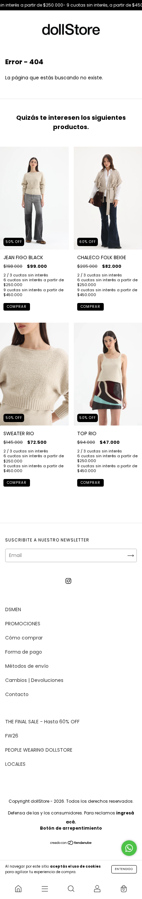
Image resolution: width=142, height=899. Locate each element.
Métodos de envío (27, 666)
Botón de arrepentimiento (71, 828)
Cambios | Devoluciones (34, 680)
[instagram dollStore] (68, 580)
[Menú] (44, 888)
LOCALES (15, 764)
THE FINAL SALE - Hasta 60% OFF (42, 721)
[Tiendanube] (71, 843)
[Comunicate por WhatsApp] (129, 848)
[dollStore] (18, 888)
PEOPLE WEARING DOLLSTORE (38, 749)
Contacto (17, 694)
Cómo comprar (24, 637)
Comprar (17, 306)
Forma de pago (23, 651)
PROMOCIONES (22, 623)
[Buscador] (71, 888)
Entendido (124, 869)
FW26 (11, 735)
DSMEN (13, 609)
